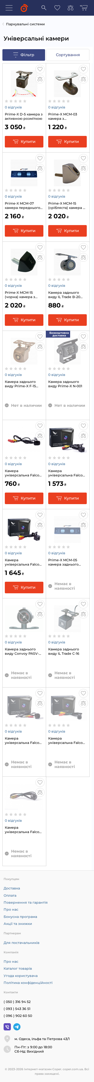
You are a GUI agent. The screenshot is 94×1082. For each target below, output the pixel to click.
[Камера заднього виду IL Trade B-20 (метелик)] (67, 273)
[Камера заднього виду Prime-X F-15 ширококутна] (24, 362)
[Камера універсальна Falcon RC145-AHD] (24, 718)
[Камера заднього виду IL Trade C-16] (67, 629)
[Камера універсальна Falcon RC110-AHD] (24, 451)
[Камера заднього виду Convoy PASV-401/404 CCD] (24, 629)
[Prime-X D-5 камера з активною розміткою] (24, 94)
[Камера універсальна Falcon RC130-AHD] (67, 451)
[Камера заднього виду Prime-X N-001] (67, 362)
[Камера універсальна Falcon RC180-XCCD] (24, 808)
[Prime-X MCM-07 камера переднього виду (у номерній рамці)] (24, 183)
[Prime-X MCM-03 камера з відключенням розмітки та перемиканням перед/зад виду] (67, 94)
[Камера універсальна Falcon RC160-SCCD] (67, 718)
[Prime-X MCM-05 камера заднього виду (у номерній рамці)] (67, 540)
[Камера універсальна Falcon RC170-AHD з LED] (24, 540)
